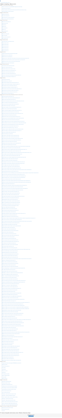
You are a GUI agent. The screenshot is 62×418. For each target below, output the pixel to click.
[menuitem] (0, 1)
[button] (0, 0)
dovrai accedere (32, 415)
